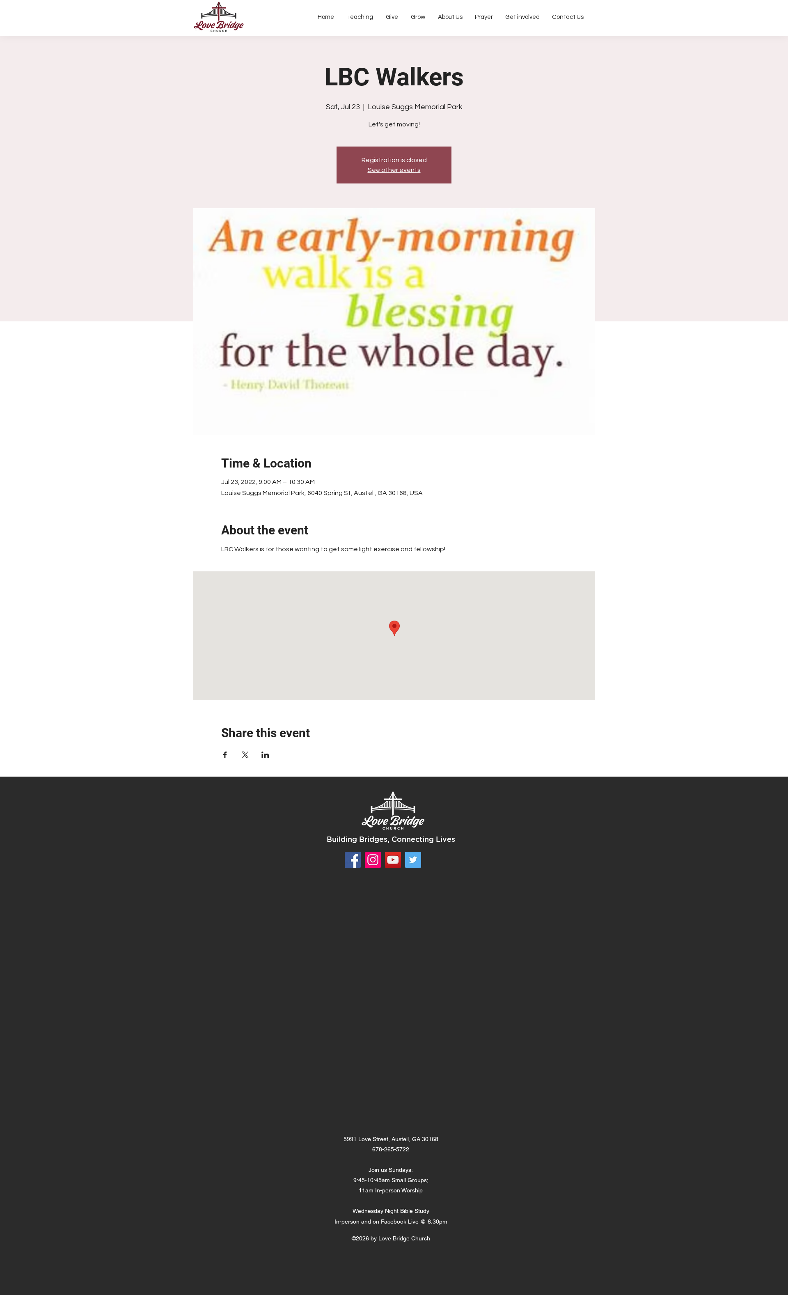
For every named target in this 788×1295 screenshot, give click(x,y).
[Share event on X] (245, 755)
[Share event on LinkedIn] (265, 755)
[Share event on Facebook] (225, 755)
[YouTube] (393, 860)
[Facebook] (353, 860)
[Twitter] (413, 860)
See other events (394, 170)
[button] (450, 17)
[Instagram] (373, 860)
